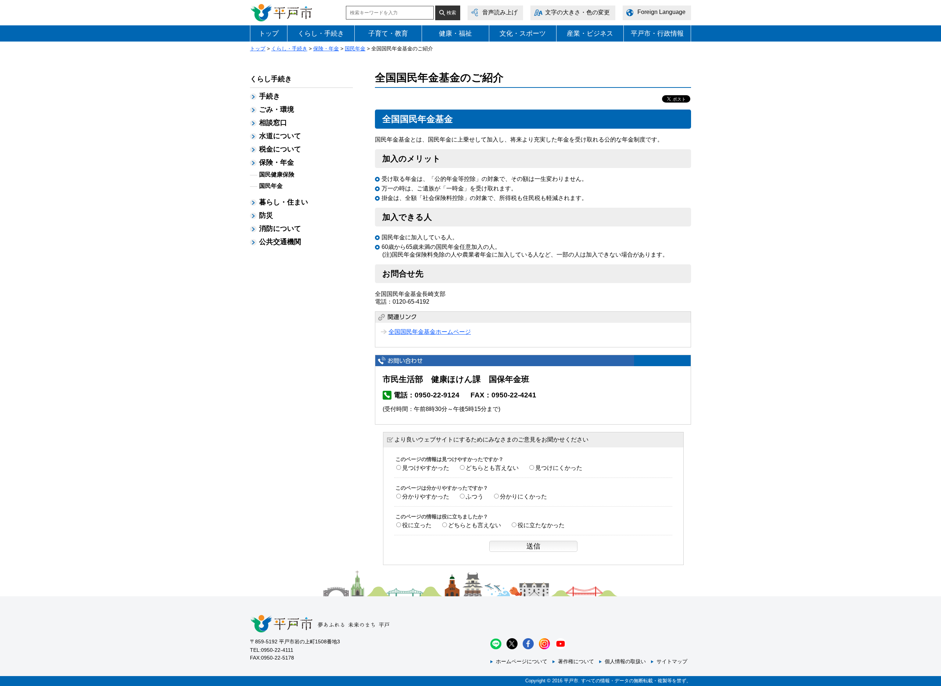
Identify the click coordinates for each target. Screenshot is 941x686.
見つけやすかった (425, 468)
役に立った (417, 525)
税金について (280, 149)
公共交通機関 (280, 242)
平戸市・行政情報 (657, 33)
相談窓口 (273, 122)
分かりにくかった (523, 496)
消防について (280, 228)
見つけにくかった (558, 468)
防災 (266, 215)
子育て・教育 (388, 33)
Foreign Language (661, 12)
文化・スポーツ (523, 33)
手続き (269, 96)
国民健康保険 (276, 174)
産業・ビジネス (590, 33)
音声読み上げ (500, 12)
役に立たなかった (541, 525)
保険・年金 (326, 48)
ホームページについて (521, 661)
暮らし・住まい (283, 202)
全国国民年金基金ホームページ (430, 332)
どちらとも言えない (492, 468)
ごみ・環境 (276, 109)
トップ (269, 33)
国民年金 (355, 48)
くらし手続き (271, 79)
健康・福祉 (455, 33)
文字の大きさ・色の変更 (577, 12)
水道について (280, 136)
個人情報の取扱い (625, 661)
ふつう (474, 496)
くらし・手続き (321, 33)
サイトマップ (671, 661)
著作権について (576, 661)
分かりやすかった (425, 496)
